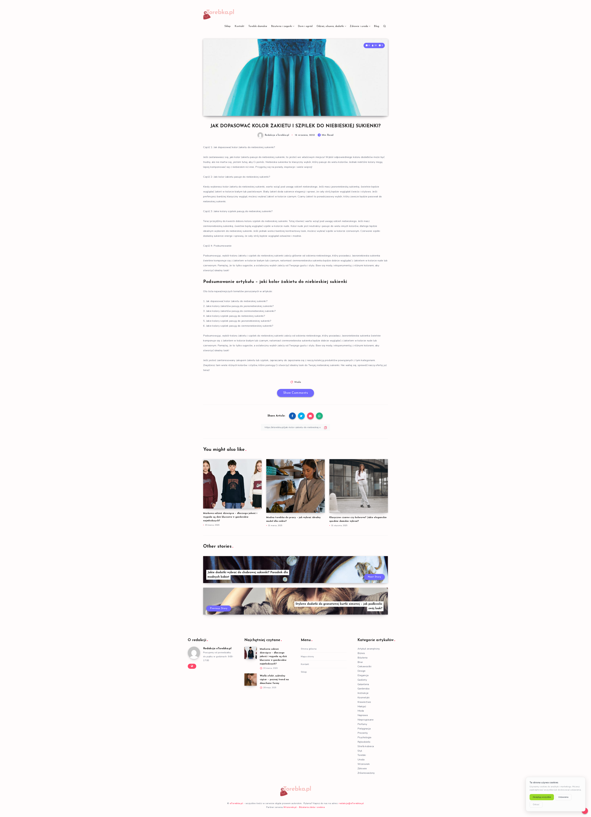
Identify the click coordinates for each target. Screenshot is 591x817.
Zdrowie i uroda (359, 26)
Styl (360, 751)
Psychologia (364, 737)
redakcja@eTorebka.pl (351, 803)
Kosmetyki (364, 697)
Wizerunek (364, 764)
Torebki (362, 755)
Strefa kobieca (366, 746)
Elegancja (363, 675)
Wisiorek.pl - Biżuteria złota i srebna (304, 807)
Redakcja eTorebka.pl (217, 648)
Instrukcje (363, 693)
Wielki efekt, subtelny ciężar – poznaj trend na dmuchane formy (274, 679)
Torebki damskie (257, 26)
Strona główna (309, 648)
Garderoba (364, 688)
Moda (297, 382)
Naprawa (363, 715)
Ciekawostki (365, 666)
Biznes (361, 653)
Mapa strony (307, 656)
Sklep (227, 26)
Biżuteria (363, 657)
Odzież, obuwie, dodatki (330, 26)
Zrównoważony (366, 773)
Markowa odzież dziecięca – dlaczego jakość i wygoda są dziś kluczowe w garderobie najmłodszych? (230, 517)
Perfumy (362, 724)
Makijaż (362, 706)
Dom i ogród (305, 26)
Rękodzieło (364, 742)
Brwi (360, 662)
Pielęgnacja (364, 728)
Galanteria (363, 684)
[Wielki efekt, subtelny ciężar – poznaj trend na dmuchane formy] (250, 679)
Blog (376, 26)
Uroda (361, 759)
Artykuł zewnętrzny (369, 648)
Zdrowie (362, 768)
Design (362, 671)
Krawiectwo (364, 702)
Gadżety (362, 680)
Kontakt (239, 26)
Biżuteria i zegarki (281, 26)
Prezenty (363, 733)
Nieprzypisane (366, 719)
